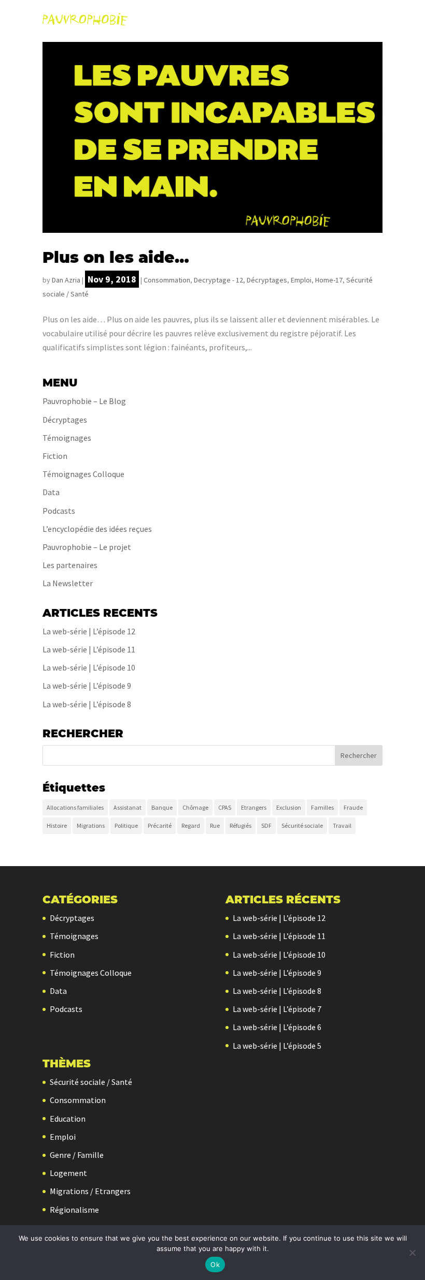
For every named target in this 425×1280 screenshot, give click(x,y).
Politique (126, 825)
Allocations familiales (75, 807)
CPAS (224, 807)
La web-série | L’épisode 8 (86, 704)
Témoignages (66, 438)
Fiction (54, 456)
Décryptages (267, 280)
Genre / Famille (77, 1155)
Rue (215, 825)
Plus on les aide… (115, 257)
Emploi (301, 280)
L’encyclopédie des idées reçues (97, 529)
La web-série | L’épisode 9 (86, 685)
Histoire (57, 825)
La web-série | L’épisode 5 (277, 1045)
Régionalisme (74, 1209)
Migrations (91, 825)
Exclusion (288, 807)
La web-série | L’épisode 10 (88, 667)
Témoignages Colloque (83, 474)
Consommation (167, 280)
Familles (322, 807)
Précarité (160, 825)
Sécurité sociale (302, 825)
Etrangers (253, 807)
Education (68, 1118)
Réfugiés (240, 825)
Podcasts (58, 510)
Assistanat (127, 807)
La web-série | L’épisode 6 (277, 1027)
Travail (342, 825)
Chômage (195, 807)
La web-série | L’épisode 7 (277, 1009)
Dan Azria (66, 280)
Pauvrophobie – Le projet (86, 547)
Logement (68, 1173)
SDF (266, 825)
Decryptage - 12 (218, 280)
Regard (190, 825)
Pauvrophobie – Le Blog (84, 401)
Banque (162, 807)
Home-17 (329, 280)
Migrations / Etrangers (90, 1191)
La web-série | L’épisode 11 (88, 649)
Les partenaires (69, 565)
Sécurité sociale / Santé (91, 1082)
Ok (215, 1264)
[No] (412, 1252)
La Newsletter (67, 583)
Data (51, 492)
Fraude (353, 807)
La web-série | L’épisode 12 (88, 631)
